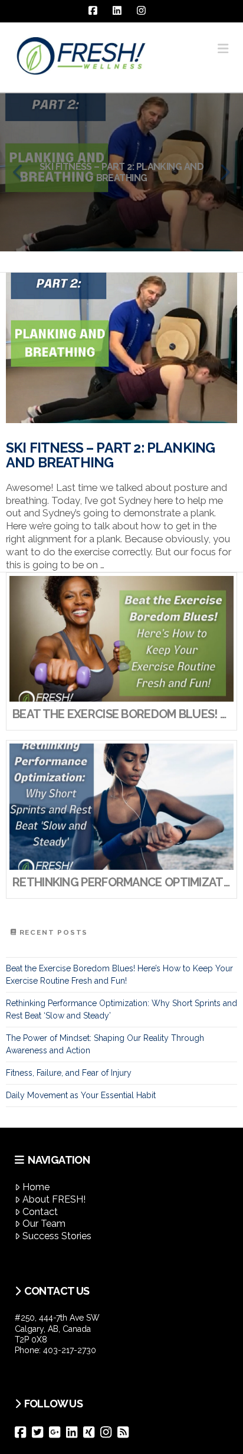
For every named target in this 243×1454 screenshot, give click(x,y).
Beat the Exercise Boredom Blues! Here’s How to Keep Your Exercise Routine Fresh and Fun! (119, 974)
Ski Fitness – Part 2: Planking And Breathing (110, 455)
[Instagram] (108, 1432)
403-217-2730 (69, 1350)
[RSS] (125, 1432)
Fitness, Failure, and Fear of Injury (69, 1073)
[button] (223, 48)
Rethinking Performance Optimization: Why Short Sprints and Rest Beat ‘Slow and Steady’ (121, 1009)
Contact (40, 1211)
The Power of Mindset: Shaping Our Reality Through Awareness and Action (105, 1044)
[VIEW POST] (121, 348)
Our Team (43, 1223)
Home (36, 1187)
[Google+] (57, 1432)
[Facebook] (23, 1432)
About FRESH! (54, 1199)
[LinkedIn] (74, 1432)
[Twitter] (40, 1432)
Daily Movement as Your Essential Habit (81, 1095)
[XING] (91, 1432)
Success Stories (56, 1236)
